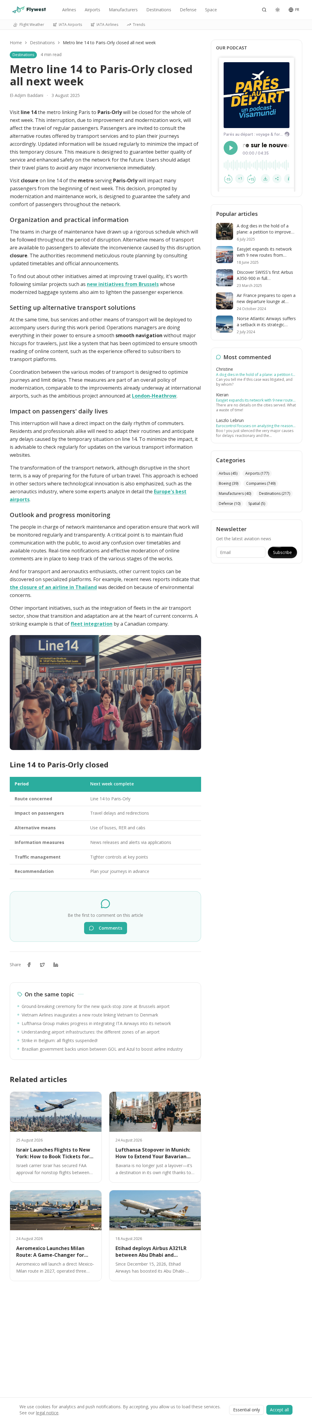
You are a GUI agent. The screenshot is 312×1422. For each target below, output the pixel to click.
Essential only (246, 1410)
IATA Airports (70, 24)
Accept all (279, 1410)
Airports (92, 10)
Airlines (69, 10)
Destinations (158, 10)
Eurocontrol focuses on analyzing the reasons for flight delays (255, 425)
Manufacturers (123, 10)
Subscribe (282, 552)
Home (16, 42)
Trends (139, 24)
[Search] (264, 9)
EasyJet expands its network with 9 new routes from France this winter (255, 400)
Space (211, 10)
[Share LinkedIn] (55, 964)
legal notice (47, 1413)
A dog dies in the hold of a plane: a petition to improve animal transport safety (255, 374)
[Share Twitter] (42, 964)
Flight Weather (32, 24)
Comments (110, 928)
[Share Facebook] (28, 964)
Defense (188, 10)
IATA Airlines (107, 24)
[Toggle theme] (277, 9)
